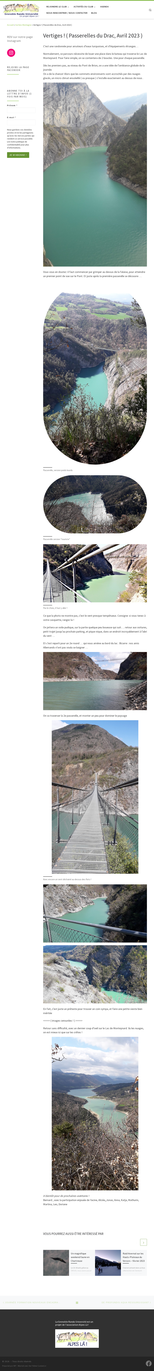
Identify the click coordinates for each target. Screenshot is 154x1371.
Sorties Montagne (23, 25)
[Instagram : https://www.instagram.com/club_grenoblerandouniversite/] (11, 53)
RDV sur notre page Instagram (20, 39)
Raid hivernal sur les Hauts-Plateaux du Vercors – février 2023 (134, 1257)
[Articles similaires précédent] (136, 1242)
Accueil (10, 25)
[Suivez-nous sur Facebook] (149, 1364)
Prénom (12, 105)
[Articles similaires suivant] (143, 1242)
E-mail (11, 117)
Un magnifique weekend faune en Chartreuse (80, 1257)
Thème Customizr (39, 1366)
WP (15, 1366)
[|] (21, 9)
